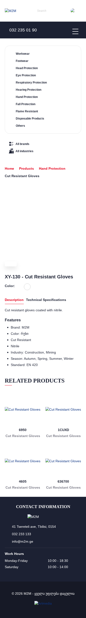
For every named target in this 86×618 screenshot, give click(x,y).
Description (14, 300)
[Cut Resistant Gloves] (23, 409)
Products (26, 168)
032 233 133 (21, 534)
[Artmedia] (43, 603)
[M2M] (10, 10)
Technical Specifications (46, 300)
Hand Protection (52, 168)
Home (9, 168)
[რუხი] (27, 286)
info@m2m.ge (22, 541)
